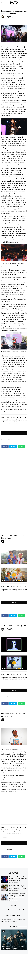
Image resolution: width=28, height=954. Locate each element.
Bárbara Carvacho (10, 16)
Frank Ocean (9, 849)
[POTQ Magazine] (14, 2)
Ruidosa (8, 439)
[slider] (7, 580)
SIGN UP (14, 433)
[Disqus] (14, 469)
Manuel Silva (9, 628)
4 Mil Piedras (9, 696)
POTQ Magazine (10, 540)
